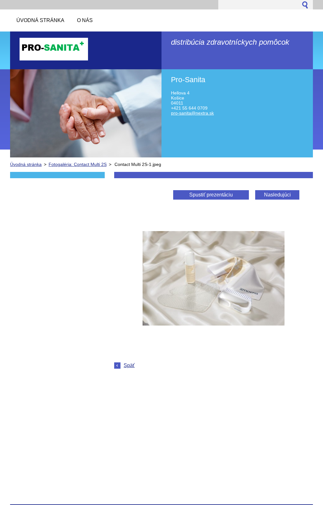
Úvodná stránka (26, 164)
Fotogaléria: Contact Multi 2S (78, 164)
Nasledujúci (277, 194)
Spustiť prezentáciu (211, 194)
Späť (129, 365)
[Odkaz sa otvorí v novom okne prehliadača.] (214, 323)
